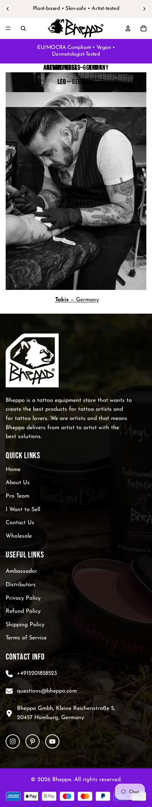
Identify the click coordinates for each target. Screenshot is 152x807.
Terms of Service (26, 638)
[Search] (23, 28)
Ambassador (21, 571)
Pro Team (17, 496)
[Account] (128, 28)
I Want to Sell (23, 509)
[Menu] (8, 28)
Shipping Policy (25, 625)
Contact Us (20, 523)
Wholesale (19, 536)
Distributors (21, 585)
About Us (18, 483)
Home (13, 469)
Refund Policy (23, 611)
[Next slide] (144, 9)
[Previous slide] (8, 9)
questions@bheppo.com (47, 691)
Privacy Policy (23, 598)
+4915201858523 (37, 673)
